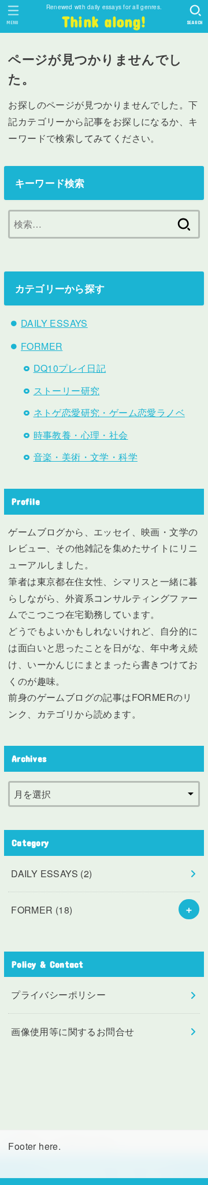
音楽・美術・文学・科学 (86, 456)
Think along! (104, 21)
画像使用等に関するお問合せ (72, 1031)
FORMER (41, 346)
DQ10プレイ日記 (70, 368)
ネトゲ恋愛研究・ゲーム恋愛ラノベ (109, 412)
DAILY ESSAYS (54, 323)
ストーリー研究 (67, 390)
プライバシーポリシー (58, 994)
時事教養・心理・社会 (81, 434)
